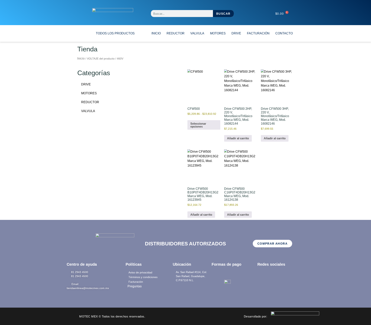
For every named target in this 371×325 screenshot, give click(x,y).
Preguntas (135, 286)
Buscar (223, 13)
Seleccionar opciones (198, 125)
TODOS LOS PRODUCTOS (115, 33)
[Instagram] (273, 275)
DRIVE (236, 33)
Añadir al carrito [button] (238, 138)
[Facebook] (262, 275)
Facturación (258, 33)
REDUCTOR (176, 33)
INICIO (156, 33)
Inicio (81, 58)
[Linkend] (283, 275)
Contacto (284, 33)
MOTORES (218, 33)
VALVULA (197, 33)
